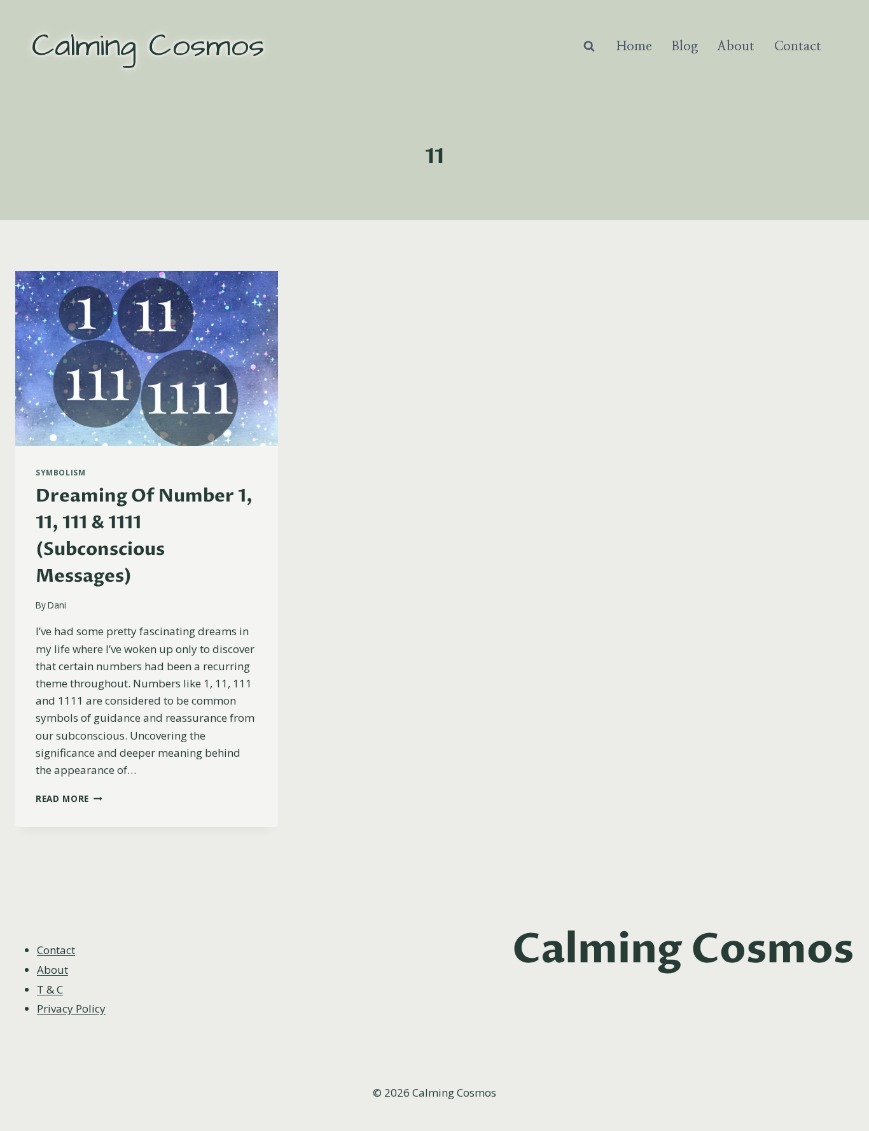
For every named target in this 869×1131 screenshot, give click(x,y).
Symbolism (60, 472)
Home (634, 46)
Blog (684, 46)
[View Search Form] (589, 46)
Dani (57, 605)
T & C (50, 989)
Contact (797, 46)
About (735, 46)
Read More (69, 798)
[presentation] (146, 358)
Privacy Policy (71, 1008)
